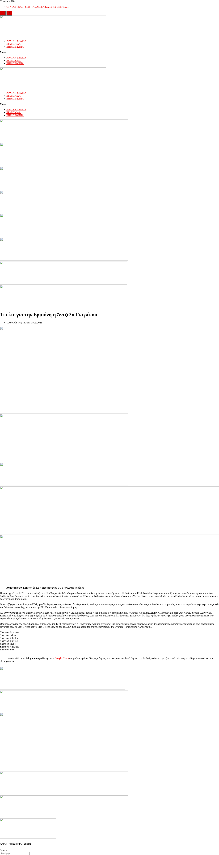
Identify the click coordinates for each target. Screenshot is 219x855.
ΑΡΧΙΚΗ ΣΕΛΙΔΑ (16, 41)
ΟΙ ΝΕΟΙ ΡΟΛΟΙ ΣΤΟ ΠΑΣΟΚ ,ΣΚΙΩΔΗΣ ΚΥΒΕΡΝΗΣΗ (37, 6)
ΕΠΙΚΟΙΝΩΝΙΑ (15, 46)
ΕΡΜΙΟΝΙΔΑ (13, 43)
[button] (109, 52)
